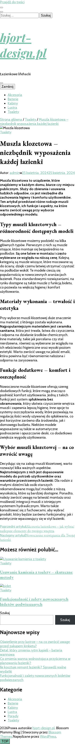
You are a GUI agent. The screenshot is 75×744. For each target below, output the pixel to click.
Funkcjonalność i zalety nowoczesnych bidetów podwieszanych (34, 601)
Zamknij (7, 86)
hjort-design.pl (23, 45)
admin (15, 173)
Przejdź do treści (12, 2)
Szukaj (5, 613)
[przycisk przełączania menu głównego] (1, 83)
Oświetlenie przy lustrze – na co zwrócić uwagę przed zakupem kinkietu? (35, 644)
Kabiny (13, 103)
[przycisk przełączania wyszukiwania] (1, 11)
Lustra (12, 107)
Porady (13, 716)
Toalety (13, 112)
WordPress (48, 736)
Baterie (13, 99)
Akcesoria (15, 95)
